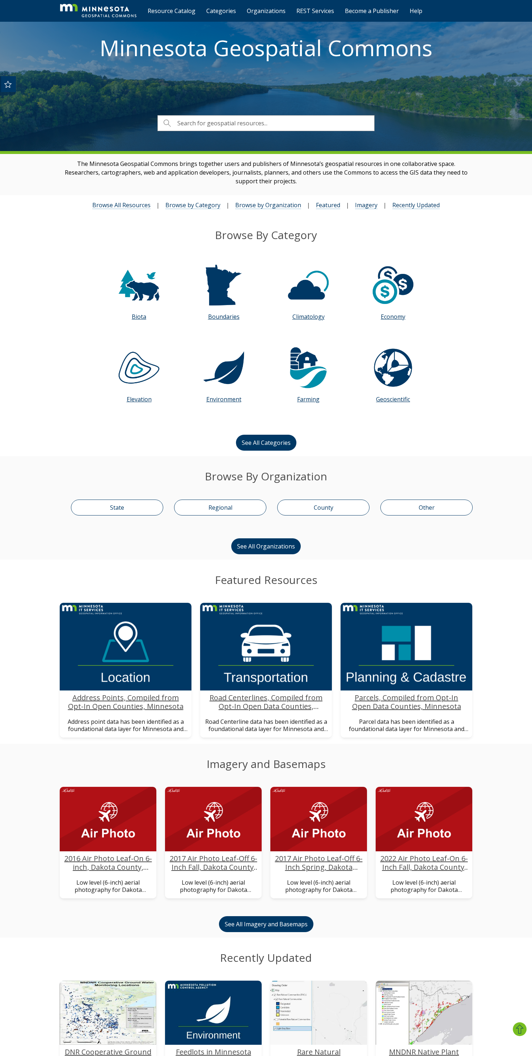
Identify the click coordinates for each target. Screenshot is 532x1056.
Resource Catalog (171, 11)
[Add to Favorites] (8, 84)
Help (416, 11)
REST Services (315, 11)
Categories (221, 11)
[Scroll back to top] (520, 1029)
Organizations (266, 11)
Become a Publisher (372, 11)
